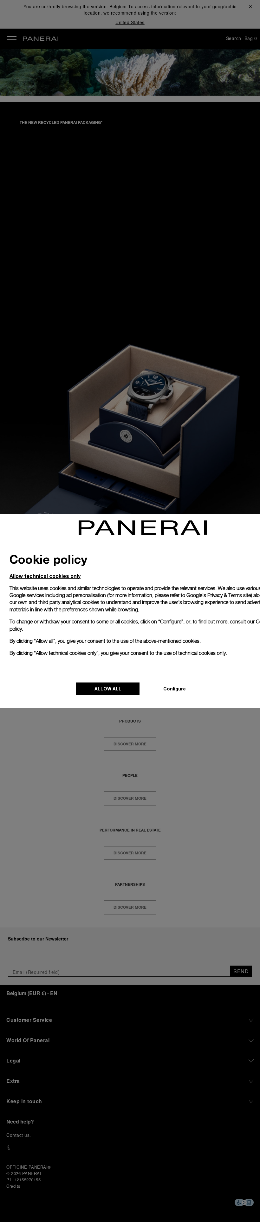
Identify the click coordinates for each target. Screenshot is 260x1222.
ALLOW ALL (107, 688)
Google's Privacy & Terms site (218, 595)
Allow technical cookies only (45, 576)
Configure (174, 688)
